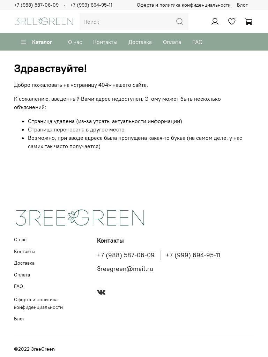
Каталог (42, 41)
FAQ (197, 41)
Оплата (172, 41)
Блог (242, 5)
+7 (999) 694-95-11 (91, 5)
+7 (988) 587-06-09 (36, 5)
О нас (75, 41)
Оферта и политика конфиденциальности (184, 5)
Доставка (140, 41)
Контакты (105, 41)
